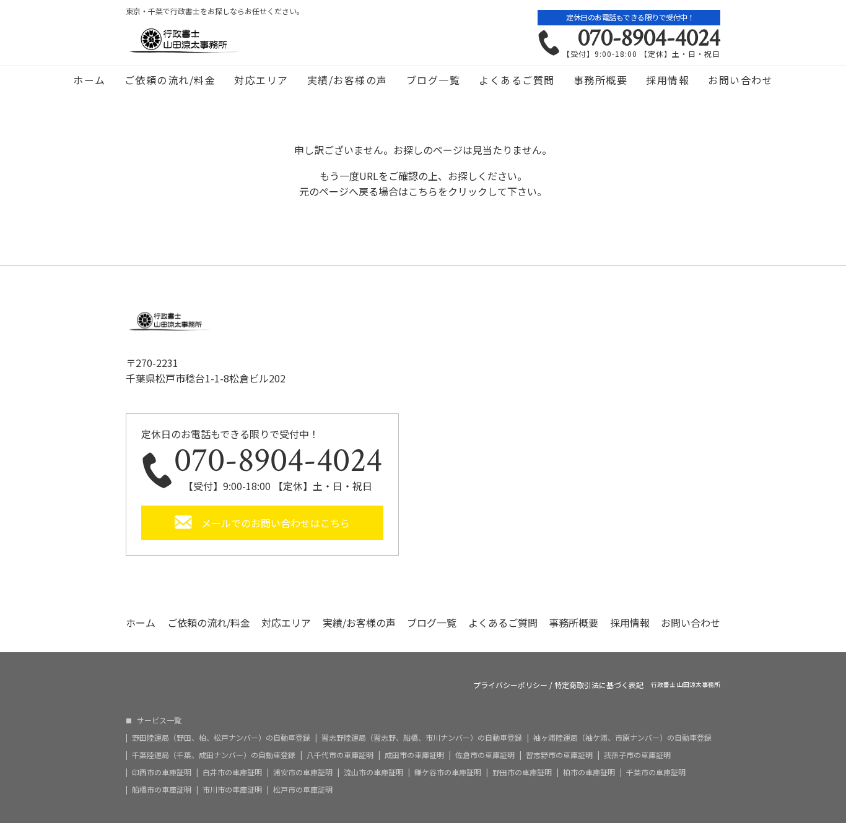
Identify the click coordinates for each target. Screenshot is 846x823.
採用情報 (667, 79)
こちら (423, 191)
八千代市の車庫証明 (340, 755)
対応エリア (261, 79)
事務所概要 (600, 79)
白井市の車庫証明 (232, 772)
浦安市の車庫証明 (303, 772)
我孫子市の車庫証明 (637, 755)
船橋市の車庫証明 (161, 789)
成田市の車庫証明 (414, 755)
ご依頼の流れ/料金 (170, 79)
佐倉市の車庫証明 (485, 755)
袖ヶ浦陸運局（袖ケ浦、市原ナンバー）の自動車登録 (622, 737)
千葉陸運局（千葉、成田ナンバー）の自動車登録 (213, 755)
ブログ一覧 (433, 79)
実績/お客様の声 (347, 79)
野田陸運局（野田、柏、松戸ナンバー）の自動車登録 (221, 737)
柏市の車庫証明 (589, 772)
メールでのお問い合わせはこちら (275, 522)
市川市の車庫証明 (232, 789)
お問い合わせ (740, 79)
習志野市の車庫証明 (559, 755)
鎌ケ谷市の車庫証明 (447, 772)
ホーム (89, 79)
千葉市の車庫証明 (656, 772)
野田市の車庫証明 (522, 772)
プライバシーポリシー (510, 685)
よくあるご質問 (517, 79)
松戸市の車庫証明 (303, 789)
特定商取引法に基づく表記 (598, 685)
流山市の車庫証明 (373, 772)
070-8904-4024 (649, 37)
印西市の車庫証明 (161, 772)
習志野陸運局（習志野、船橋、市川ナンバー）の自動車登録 (421, 737)
